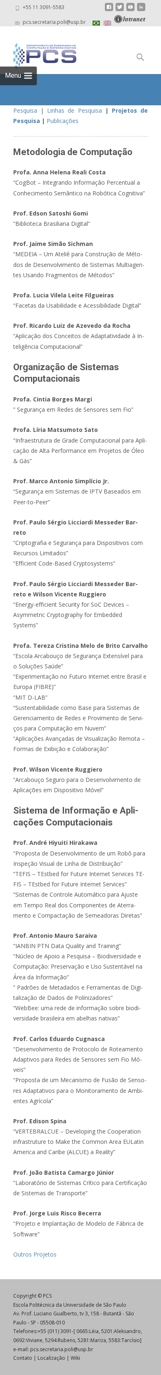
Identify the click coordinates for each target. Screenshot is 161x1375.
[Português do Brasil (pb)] (96, 22)
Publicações (62, 121)
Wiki (75, 1357)
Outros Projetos (35, 1254)
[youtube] (130, 10)
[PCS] (38, 54)
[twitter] (120, 10)
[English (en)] (107, 22)
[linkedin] (141, 10)
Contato (22, 1357)
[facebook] (109, 10)
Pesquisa (25, 110)
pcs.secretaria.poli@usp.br (61, 1349)
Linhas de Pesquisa (74, 110)
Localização (51, 1357)
